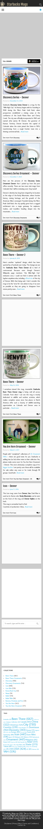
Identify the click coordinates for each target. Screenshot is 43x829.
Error (8, 732)
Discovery (17, 138)
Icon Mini (9, 688)
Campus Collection (13, 722)
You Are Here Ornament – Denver (19, 446)
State (32, 744)
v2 (29, 749)
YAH (9, 751)
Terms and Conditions (30, 823)
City (29, 724)
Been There (17, 295)
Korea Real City (11, 691)
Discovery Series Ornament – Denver (21, 173)
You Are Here (10, 703)
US (10, 749)
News (7, 693)
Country (10, 727)
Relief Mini (9, 698)
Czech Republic (23, 727)
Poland (6, 742)
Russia (6, 745)
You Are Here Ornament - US (23, 479)
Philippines (31, 739)
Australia (7, 719)
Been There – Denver (13, 381)
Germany (8, 734)
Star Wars (20, 745)
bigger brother (8, 467)
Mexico (28, 737)
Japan (11, 737)
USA (20, 748)
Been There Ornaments (14, 678)
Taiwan (7, 746)
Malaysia (19, 737)
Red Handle (22, 742)
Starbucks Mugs (17, 4)
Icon (15, 513)
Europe (15, 732)
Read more (24, 132)
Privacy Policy (17, 823)
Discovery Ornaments (20, 218)
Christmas (16, 724)
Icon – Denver (10, 486)
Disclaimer (7, 823)
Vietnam (35, 749)
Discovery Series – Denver (16, 97)
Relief (7, 696)
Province (14, 742)
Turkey (28, 746)
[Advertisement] (21, 35)
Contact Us (21, 825)
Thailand (21, 746)
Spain (13, 745)
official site (29, 278)
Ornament (15, 739)
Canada (26, 722)
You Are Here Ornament (14, 706)
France (31, 732)
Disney (30, 730)
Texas (14, 746)
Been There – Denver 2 (14, 254)
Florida (23, 732)
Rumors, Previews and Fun (14, 701)
